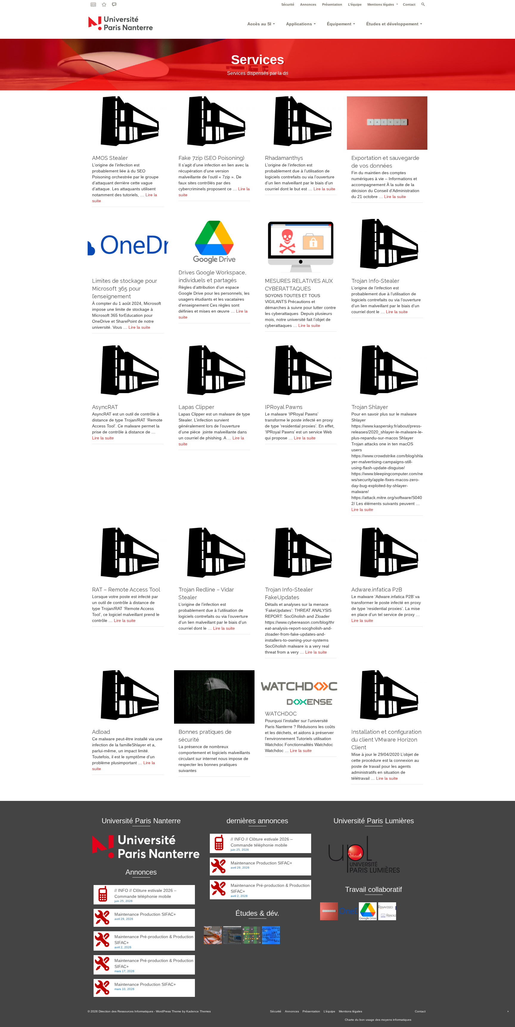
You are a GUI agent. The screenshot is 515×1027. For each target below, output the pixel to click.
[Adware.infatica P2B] (387, 554)
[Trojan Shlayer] (387, 372)
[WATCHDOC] (300, 687)
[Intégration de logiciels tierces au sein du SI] (233, 935)
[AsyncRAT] (128, 372)
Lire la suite (324, 188)
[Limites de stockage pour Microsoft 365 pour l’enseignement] (128, 245)
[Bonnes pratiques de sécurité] (214, 697)
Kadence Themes (198, 1011)
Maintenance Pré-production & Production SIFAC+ (153, 939)
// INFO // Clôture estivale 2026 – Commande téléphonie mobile (145, 893)
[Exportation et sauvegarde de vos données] (387, 123)
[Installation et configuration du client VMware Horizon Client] (387, 697)
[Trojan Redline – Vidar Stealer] (214, 554)
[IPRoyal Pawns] (300, 372)
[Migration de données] (213, 935)
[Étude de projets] (252, 935)
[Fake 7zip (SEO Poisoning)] (214, 123)
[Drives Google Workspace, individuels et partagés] (214, 241)
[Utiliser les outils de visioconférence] (388, 911)
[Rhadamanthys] (300, 123)
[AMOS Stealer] (128, 123)
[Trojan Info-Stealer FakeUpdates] (300, 554)
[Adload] (128, 697)
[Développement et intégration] (271, 935)
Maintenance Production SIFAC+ (145, 914)
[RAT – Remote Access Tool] (128, 554)
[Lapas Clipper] (214, 372)
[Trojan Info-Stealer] (387, 245)
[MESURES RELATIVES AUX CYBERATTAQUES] (300, 245)
